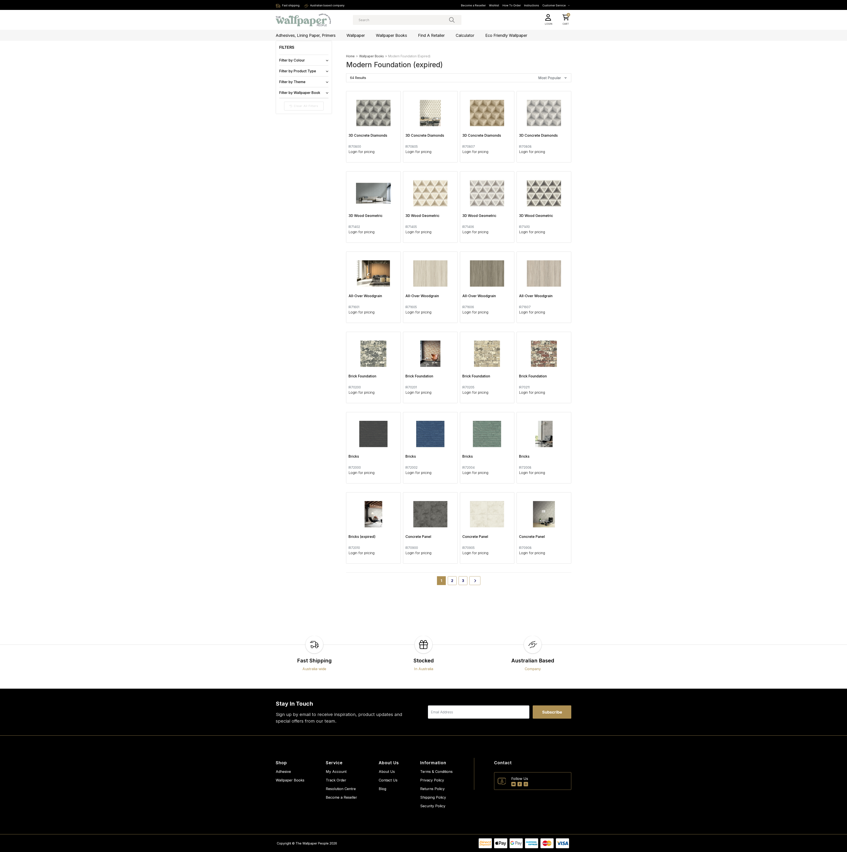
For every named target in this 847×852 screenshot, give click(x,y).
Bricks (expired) (362, 536)
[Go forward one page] (474, 580)
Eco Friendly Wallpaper (506, 35)
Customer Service (554, 5)
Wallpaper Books (391, 35)
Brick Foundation (362, 376)
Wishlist (494, 5)
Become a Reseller (473, 5)
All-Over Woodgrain (365, 296)
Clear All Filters (306, 106)
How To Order (511, 5)
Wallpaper (356, 35)
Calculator (465, 35)
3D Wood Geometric (365, 215)
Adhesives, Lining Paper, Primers (305, 35)
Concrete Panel (418, 536)
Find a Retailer (431, 35)
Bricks (354, 456)
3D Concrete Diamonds (368, 135)
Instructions (531, 5)
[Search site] (452, 20)
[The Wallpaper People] (303, 19)
